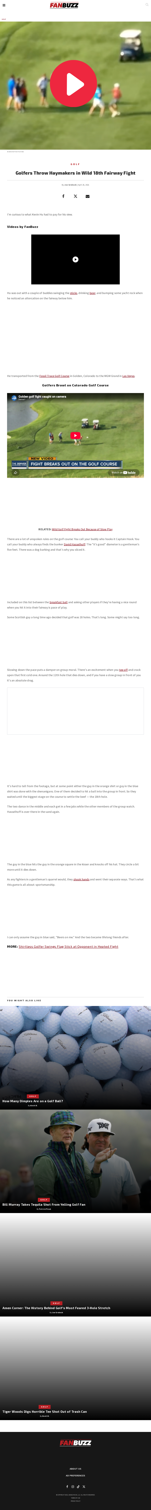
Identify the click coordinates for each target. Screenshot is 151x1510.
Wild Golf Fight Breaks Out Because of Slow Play (82, 529)
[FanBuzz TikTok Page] (78, 1486)
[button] (4, 5)
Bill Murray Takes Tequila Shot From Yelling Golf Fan (44, 1204)
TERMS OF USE (75, 1498)
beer (92, 293)
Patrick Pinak (45, 1209)
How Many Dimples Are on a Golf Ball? (33, 1101)
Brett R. (33, 1105)
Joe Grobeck (70, 185)
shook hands (81, 879)
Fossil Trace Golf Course (54, 376)
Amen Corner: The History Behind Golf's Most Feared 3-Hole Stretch (56, 1308)
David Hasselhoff (74, 544)
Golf (4, 19)
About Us (75, 1468)
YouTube (21, 152)
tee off (123, 670)
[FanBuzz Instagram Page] (73, 1486)
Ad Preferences (75, 1475)
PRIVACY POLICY (75, 1501)
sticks (73, 293)
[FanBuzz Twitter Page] (84, 1486)
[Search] (147, 4)
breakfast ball (59, 602)
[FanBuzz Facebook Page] (67, 1486)
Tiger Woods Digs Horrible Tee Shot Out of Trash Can (45, 1411)
